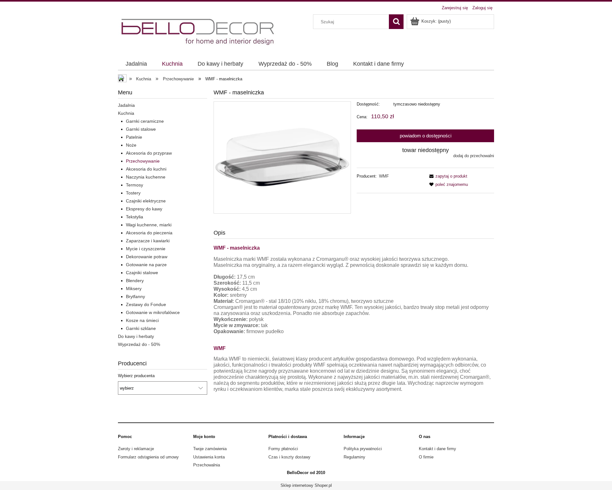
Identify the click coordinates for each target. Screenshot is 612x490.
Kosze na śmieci (142, 320)
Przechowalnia (206, 465)
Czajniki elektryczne (146, 200)
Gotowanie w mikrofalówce (153, 312)
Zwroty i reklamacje (136, 448)
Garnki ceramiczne (145, 121)
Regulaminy (354, 457)
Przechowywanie (143, 161)
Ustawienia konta (209, 457)
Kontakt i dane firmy (437, 448)
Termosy (134, 184)
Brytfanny (135, 296)
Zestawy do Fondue (146, 304)
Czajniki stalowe (142, 272)
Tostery (133, 192)
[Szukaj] (396, 21)
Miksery (134, 288)
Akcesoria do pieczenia (149, 232)
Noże (131, 145)
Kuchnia (126, 113)
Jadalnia (126, 105)
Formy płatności (283, 448)
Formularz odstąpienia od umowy (148, 457)
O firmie (426, 457)
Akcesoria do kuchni (146, 169)
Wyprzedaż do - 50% (139, 344)
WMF (384, 176)
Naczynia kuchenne (145, 176)
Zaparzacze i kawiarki (148, 240)
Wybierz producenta (136, 376)
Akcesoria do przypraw (149, 153)
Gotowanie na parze (146, 264)
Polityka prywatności (363, 448)
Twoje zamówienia (210, 448)
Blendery (135, 280)
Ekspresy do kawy (144, 208)
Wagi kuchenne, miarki (148, 224)
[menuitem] (136, 64)
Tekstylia (134, 216)
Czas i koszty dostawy (289, 457)
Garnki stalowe (141, 129)
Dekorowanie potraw (146, 256)
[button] (447, 176)
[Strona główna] (198, 32)
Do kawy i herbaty (136, 336)
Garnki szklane (141, 328)
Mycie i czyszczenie (145, 248)
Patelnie (134, 137)
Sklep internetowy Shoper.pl (306, 485)
